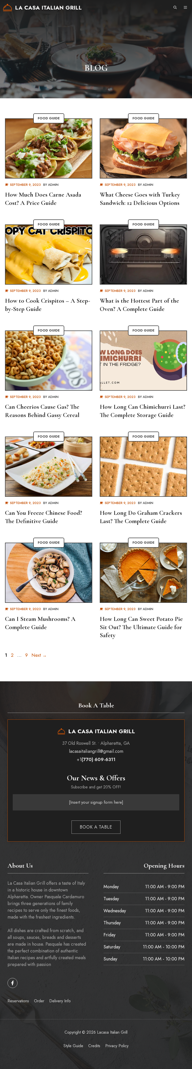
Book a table (96, 827)
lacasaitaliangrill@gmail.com (96, 751)
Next (39, 655)
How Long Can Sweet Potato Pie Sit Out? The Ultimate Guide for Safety (141, 627)
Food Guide (49, 118)
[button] (175, 7)
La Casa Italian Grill (48, 8)
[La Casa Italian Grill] (7, 7)
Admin (53, 184)
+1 (96, 759)
